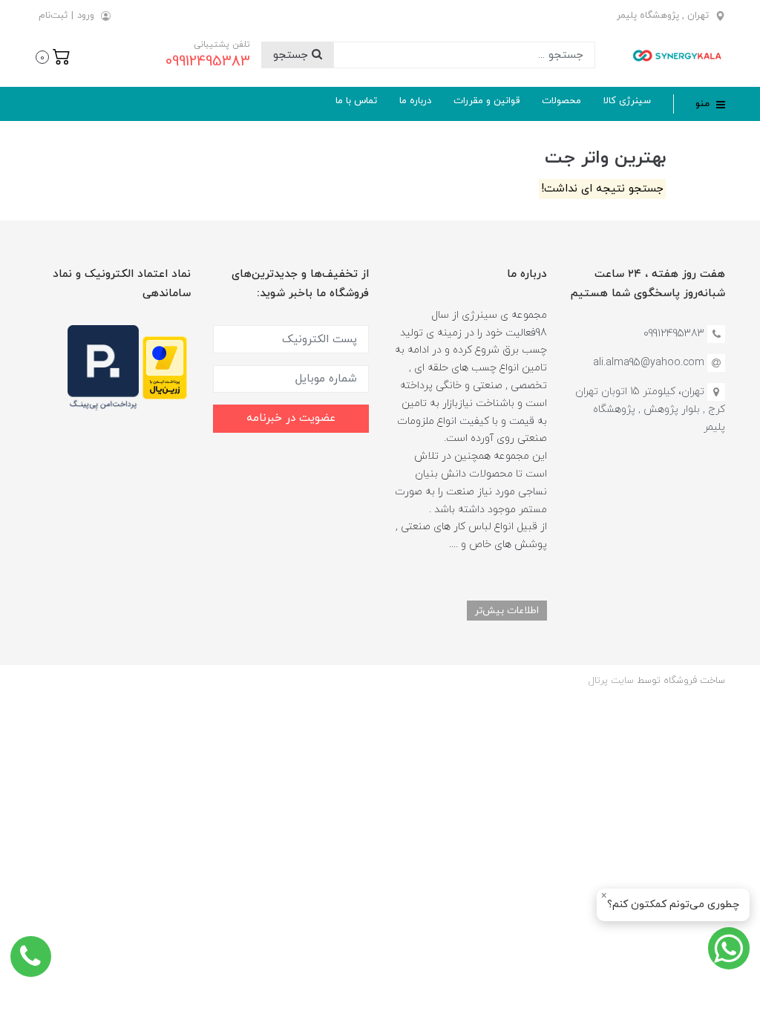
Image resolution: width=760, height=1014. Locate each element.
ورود (85, 15)
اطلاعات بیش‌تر (507, 611)
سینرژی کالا (627, 101)
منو (703, 104)
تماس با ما (356, 101)
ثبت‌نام (53, 15)
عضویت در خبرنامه (290, 418)
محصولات (561, 101)
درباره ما (415, 101)
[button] (53, 55)
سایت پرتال (611, 680)
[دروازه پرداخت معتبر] (164, 367)
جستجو (292, 55)
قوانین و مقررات (486, 101)
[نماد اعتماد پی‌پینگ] (103, 367)
